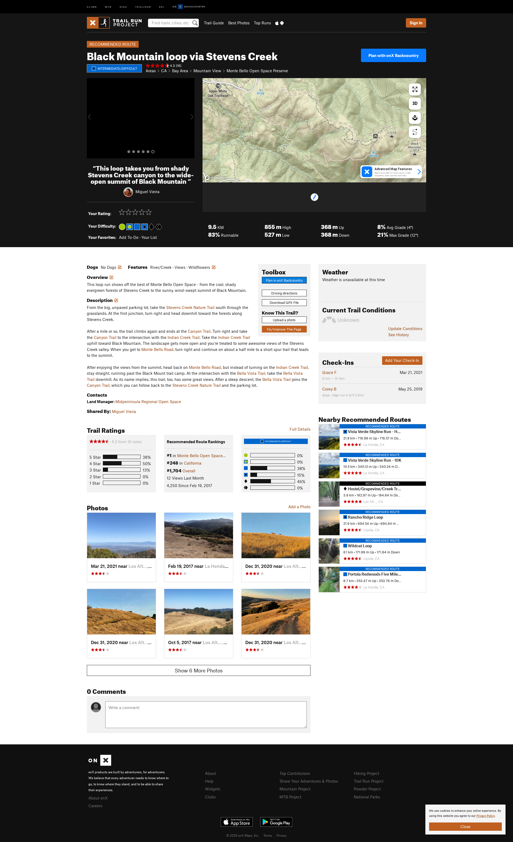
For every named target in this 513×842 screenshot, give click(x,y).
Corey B (329, 388)
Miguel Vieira (147, 191)
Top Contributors (294, 773)
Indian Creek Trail (184, 337)
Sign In (416, 22)
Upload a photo (284, 320)
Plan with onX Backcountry (393, 55)
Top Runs (262, 22)
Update (405, 328)
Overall (188, 470)
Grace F (329, 372)
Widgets (212, 788)
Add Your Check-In (402, 360)
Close (465, 826)
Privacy (282, 835)
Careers (95, 805)
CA (164, 70)
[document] (465, 819)
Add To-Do (128, 237)
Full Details (300, 429)
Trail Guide (214, 22)
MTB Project (290, 796)
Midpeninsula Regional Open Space (148, 401)
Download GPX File (284, 302)
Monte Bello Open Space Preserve (257, 70)
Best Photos (239, 22)
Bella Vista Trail (251, 373)
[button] (92, 118)
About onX (98, 797)
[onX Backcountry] (189, 7)
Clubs (210, 796)
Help (209, 781)
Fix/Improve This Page (284, 329)
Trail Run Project (368, 781)
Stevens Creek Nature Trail (190, 307)
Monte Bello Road (157, 349)
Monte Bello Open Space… (201, 455)
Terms (267, 835)
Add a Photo (299, 506)
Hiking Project (366, 773)
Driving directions (284, 293)
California (192, 463)
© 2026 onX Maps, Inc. (242, 835)
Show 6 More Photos (199, 670)
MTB (108, 6)
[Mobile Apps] (279, 22)
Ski (162, 6)
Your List (149, 237)
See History (398, 334)
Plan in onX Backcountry (284, 280)
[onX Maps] (99, 764)
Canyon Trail (199, 331)
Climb (92, 6)
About (210, 773)
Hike (123, 6)
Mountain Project (294, 788)
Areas (151, 70)
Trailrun (143, 6)
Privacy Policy (485, 816)
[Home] (117, 23)
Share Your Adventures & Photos (308, 781)
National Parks (367, 796)
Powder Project (367, 788)
